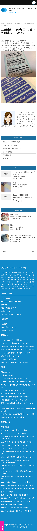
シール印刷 (7, 152)
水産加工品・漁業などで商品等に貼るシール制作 (18, 488)
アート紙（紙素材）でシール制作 (12, 390)
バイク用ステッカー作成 (19, 176)
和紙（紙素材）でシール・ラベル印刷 (14, 400)
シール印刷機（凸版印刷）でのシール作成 (15, 353)
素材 (4, 158)
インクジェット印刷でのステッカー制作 (14, 343)
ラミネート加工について (9, 359)
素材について (5, 372)
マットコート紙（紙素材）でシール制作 (14, 397)
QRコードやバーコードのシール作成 (13, 433)
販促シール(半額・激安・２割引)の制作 (14, 495)
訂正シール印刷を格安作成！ (20, 185)
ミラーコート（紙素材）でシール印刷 (14, 378)
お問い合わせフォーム (8, 327)
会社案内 (4, 324)
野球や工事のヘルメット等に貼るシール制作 (16, 501)
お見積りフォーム (7, 330)
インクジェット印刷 (10, 145)
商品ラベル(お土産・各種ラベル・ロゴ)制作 (16, 511)
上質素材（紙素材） (8, 375)
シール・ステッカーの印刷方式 (11, 340)
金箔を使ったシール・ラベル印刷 (12, 417)
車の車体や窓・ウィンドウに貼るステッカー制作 (18, 498)
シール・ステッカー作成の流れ (11, 314)
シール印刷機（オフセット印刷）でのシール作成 (18, 349)
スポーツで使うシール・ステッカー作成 (14, 448)
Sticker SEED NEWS (10, 142)
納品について (5, 311)
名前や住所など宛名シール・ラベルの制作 (15, 482)
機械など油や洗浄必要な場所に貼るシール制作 (17, 485)
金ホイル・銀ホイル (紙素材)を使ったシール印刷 (17, 414)
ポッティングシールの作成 (10, 356)
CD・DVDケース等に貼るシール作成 (14, 430)
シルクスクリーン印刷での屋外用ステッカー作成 (18, 346)
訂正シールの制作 (7, 492)
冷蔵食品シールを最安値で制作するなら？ (20, 216)
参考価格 (4, 305)
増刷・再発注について (8, 308)
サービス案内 (5, 298)
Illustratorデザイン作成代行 (11, 301)
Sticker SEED (14, 12)
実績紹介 (6, 155)
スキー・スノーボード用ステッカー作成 (14, 445)
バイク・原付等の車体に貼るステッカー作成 (16, 457)
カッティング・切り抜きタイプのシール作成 (16, 442)
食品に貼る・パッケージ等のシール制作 (14, 507)
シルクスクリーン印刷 (10, 148)
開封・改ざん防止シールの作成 (11, 504)
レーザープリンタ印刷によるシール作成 (14, 362)
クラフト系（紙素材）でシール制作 (13, 393)
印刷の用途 (5, 427)
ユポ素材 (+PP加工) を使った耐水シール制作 (16, 381)
